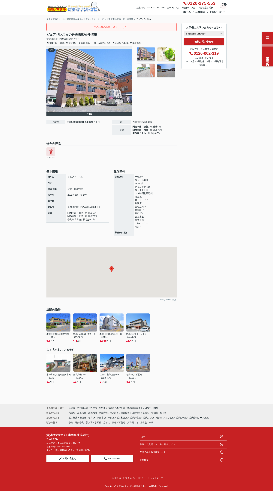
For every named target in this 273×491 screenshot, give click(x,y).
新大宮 (89, 422)
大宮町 (72, 412)
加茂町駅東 (67, 39)
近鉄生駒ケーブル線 (199, 417)
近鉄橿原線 (122, 417)
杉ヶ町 (163, 412)
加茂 (146, 126)
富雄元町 (93, 412)
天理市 (93, 408)
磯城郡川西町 (151, 408)
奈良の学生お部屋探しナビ (153, 452)
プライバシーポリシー (135, 478)
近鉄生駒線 (181, 417)
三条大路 (82, 412)
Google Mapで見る (168, 300)
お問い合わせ (217, 12)
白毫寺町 (136, 412)
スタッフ (144, 436)
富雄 (114, 422)
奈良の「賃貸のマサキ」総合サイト (157, 444)
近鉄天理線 (135, 417)
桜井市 (111, 408)
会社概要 (200, 12)
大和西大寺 (132, 422)
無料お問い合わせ (203, 41)
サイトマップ (156, 478)
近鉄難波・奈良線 (78, 417)
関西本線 (137, 126)
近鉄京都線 (149, 417)
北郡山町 (125, 412)
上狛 (143, 133)
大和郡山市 (82, 408)
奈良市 (72, 408)
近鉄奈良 (79, 422)
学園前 (98, 422)
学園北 (155, 412)
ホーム (187, 12)
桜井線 (92, 417)
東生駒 (143, 422)
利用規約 (116, 478)
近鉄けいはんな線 (165, 417)
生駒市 (102, 408)
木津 (146, 130)
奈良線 (136, 133)
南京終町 (114, 412)
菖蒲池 (121, 422)
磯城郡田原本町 (135, 408)
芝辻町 (146, 412)
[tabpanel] (156, 62)
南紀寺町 (104, 412)
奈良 (71, 422)
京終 (151, 422)
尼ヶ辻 (106, 422)
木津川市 (57, 39)
